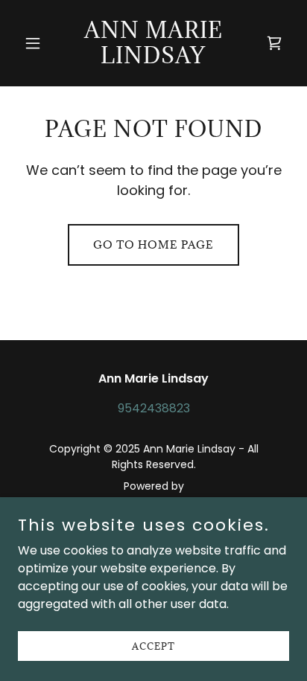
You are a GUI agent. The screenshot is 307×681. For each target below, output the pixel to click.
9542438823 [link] (154, 408)
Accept (153, 645)
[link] (154, 59)
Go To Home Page (153, 244)
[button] (38, 43)
